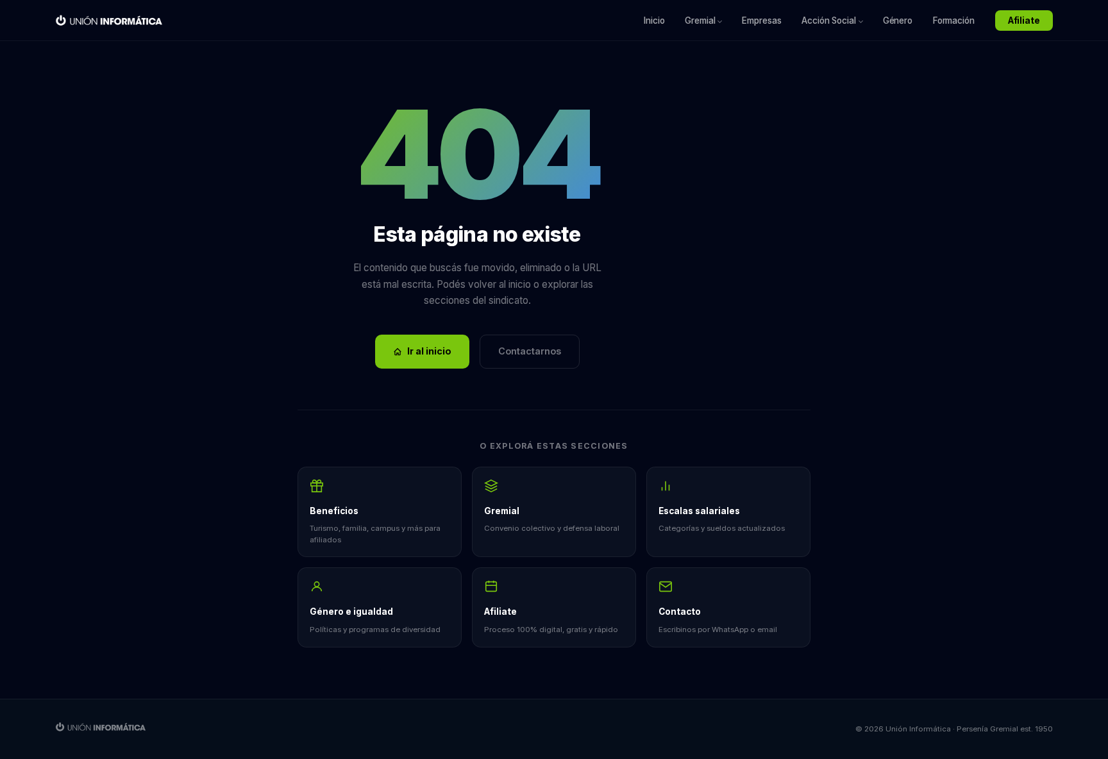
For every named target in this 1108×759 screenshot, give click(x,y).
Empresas (761, 20)
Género (897, 20)
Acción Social (828, 20)
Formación (954, 20)
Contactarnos (529, 351)
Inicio (654, 20)
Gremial (700, 20)
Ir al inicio (429, 351)
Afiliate (1024, 20)
